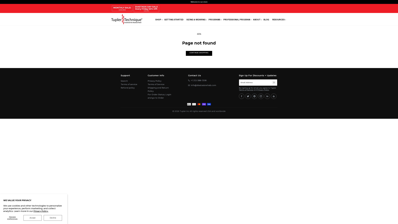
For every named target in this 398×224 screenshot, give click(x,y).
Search (124, 81)
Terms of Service (156, 84)
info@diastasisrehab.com (203, 85)
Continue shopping (199, 53)
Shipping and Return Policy (158, 89)
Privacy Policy (154, 81)
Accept (33, 218)
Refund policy (128, 88)
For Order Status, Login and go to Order (159, 96)
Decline (53, 218)
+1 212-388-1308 (198, 80)
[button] (158, 19)
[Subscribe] (273, 82)
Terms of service (129, 84)
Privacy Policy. (40, 211)
